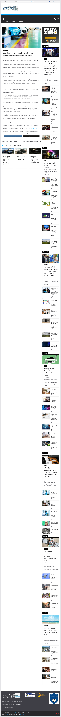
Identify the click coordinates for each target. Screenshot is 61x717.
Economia (26, 16)
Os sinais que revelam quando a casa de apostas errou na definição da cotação (54, 194)
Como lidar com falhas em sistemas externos (54, 435)
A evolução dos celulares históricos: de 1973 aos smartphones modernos (54, 578)
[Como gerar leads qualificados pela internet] (46, 392)
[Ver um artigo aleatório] (57, 18)
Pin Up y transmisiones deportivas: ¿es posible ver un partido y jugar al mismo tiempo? (54, 243)
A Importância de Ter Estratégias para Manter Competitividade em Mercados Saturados (54, 139)
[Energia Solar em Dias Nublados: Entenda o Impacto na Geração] (46, 336)
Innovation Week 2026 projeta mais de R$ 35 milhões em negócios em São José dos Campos (51, 271)
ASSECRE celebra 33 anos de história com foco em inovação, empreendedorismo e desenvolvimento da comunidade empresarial (51, 68)
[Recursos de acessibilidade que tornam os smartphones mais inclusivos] (50, 542)
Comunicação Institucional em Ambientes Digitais (54, 427)
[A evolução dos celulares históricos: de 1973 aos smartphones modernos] (46, 578)
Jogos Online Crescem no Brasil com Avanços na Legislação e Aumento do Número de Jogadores (53, 231)
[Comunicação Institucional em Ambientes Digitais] (46, 428)
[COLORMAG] (11, 693)
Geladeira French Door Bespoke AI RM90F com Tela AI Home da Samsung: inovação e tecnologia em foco (54, 324)
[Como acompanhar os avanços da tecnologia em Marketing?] (46, 313)
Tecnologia (15, 18)
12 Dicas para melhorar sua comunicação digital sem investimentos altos (54, 417)
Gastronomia (47, 18)
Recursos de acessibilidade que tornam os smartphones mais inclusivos (50, 556)
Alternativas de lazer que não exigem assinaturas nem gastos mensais (54, 445)
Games (45, 160)
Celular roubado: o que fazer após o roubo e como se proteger (54, 587)
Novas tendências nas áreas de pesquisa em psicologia (54, 504)
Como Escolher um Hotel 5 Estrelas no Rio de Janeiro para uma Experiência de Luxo (54, 650)
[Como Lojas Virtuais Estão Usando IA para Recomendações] (46, 409)
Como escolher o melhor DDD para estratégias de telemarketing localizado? (54, 596)
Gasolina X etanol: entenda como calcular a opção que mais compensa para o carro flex (34, 160)
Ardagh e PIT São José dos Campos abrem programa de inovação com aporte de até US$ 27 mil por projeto (54, 292)
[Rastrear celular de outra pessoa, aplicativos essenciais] (46, 606)
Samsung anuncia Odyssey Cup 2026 (50, 164)
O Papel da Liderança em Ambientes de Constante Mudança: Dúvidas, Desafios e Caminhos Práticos (54, 116)
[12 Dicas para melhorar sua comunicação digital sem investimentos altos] (46, 418)
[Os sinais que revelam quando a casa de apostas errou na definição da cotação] (46, 195)
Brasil (7, 16)
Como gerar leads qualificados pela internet (54, 391)
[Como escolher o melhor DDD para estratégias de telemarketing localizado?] (46, 597)
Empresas (34, 16)
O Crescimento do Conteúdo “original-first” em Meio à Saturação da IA (54, 303)
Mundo (19, 16)
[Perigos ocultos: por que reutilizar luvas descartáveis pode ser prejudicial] (46, 495)
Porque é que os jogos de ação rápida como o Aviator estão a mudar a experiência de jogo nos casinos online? (54, 182)
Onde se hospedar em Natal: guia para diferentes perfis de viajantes (50, 631)
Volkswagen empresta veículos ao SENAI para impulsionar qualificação (6, 160)
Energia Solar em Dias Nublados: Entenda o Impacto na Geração (54, 336)
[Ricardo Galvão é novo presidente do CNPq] (46, 524)
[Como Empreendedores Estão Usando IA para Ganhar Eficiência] (46, 129)
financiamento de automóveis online (31, 141)
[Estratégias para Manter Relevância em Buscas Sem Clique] (50, 359)
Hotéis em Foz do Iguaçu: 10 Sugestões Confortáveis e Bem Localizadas (54, 661)
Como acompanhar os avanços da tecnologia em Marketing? (54, 313)
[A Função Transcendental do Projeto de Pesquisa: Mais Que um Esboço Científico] (50, 459)
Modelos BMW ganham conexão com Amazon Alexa (21, 158)
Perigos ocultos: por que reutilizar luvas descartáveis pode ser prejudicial (54, 494)
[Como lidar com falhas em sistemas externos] (46, 436)
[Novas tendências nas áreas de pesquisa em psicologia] (46, 504)
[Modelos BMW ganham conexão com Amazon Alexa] (21, 149)
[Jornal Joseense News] (3, 18)
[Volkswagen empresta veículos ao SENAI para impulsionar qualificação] (8, 149)
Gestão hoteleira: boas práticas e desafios (54, 669)
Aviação (23, 18)
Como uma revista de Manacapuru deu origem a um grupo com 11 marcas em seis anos (54, 91)
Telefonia (45, 549)
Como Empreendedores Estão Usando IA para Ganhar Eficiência (54, 129)
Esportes (8, 18)
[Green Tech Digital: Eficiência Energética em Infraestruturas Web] (46, 346)
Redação (5, 58)
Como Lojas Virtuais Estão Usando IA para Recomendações (54, 408)
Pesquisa (45, 465)
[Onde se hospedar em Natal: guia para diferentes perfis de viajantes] (50, 619)
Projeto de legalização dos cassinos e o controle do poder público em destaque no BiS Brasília (54, 218)
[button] (9, 16)
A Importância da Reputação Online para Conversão (54, 399)
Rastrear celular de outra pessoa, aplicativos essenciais (54, 605)
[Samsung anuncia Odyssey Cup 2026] (50, 154)
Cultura (13, 21)
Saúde (7, 21)
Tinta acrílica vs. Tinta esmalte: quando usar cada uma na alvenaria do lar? (25, 2)
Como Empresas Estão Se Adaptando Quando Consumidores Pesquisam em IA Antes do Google (54, 103)
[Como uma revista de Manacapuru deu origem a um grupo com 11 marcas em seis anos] (46, 92)
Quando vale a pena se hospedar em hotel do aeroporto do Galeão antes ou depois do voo (54, 679)
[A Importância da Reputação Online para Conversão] (46, 400)
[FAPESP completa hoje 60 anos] (46, 530)
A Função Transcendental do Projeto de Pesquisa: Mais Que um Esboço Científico (51, 472)
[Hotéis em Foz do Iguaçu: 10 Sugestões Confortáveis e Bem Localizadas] (46, 661)
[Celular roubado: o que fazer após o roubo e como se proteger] (46, 588)
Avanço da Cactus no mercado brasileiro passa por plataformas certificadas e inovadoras (54, 206)
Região (13, 16)
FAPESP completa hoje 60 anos (54, 530)
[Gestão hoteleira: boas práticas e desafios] (46, 670)
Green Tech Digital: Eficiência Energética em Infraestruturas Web (54, 345)
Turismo (39, 18)
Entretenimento (43, 16)
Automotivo (31, 18)
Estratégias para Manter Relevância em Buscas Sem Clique (50, 372)
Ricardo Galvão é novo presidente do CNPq (54, 523)
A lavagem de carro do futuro (10, 141)
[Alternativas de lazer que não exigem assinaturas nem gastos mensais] (46, 445)
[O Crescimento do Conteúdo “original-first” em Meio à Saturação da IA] (46, 303)
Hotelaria (21, 21)
